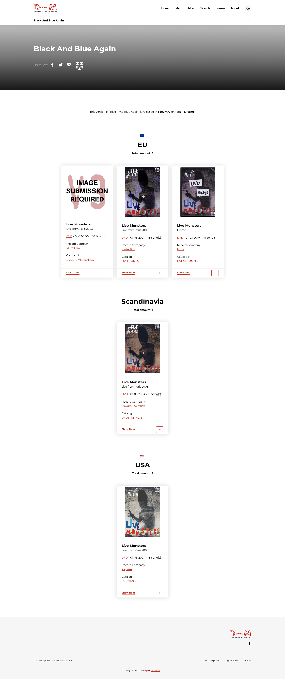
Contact (247, 660)
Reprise (127, 569)
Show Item (72, 272)
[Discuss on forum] (79, 66)
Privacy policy (212, 660)
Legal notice (231, 660)
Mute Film (73, 248)
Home (165, 8)
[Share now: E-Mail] (69, 65)
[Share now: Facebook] (52, 65)
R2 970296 (129, 581)
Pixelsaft (155, 670)
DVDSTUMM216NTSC (80, 259)
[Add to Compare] (104, 273)
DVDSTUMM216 (132, 261)
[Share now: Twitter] (60, 65)
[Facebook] (249, 643)
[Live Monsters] (87, 191)
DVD (69, 236)
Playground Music (133, 406)
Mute (180, 249)
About (235, 8)
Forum (220, 8)
